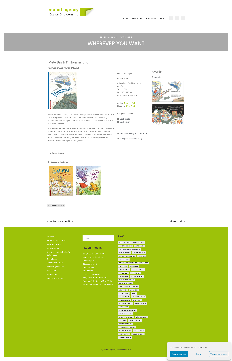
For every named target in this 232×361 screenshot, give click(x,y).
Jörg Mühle (123, 276)
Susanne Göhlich (125, 314)
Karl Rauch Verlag (126, 280)
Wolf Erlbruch (125, 337)
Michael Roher (124, 300)
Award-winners (54, 244)
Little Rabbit (124, 293)
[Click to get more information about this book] (61, 181)
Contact (50, 237)
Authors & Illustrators (56, 240)
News (125, 18)
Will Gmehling (138, 334)
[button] (116, 153)
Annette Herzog (125, 246)
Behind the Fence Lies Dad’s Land (98, 284)
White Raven (139, 330)
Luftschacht (124, 297)
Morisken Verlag (125, 303)
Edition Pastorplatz (108, 37)
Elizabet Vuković (90, 264)
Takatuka (122, 320)
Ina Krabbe (123, 266)
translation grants (127, 327)
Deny (198, 354)
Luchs (134, 293)
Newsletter (52, 259)
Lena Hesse (134, 290)
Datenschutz (52, 274)
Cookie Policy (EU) (55, 278)
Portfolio (137, 18)
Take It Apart (88, 261)
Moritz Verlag (140, 303)
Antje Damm (139, 246)
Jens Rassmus (124, 270)
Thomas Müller (135, 320)
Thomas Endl (129, 103)
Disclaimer (51, 270)
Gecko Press (124, 259)
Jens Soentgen (138, 270)
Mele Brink (130, 106)
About (163, 18)
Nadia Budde (123, 307)
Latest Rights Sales (55, 267)
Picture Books (126, 37)
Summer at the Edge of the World (97, 281)
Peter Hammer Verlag (127, 310)
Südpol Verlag (141, 317)
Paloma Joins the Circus (93, 257)
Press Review (58, 153)
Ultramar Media (125, 330)
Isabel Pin (134, 266)
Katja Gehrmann (125, 283)
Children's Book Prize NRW (129, 249)
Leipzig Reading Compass (128, 286)
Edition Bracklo (139, 253)
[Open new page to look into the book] (62, 90)
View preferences (218, 354)
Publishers (151, 18)
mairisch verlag (138, 297)
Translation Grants (55, 263)
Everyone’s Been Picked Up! (95, 277)
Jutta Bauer (135, 273)
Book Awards (53, 248)
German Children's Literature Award (133, 263)
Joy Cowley (123, 273)
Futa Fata (141, 256)
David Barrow (124, 253)
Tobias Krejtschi (125, 324)
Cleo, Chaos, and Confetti (93, 254)
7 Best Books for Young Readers (131, 242)
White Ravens (124, 334)
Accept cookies (179, 354)
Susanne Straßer (126, 317)
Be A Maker (88, 271)
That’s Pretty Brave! (91, 274)
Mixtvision (137, 300)
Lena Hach (123, 290)
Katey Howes (88, 267)
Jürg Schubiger (137, 276)
